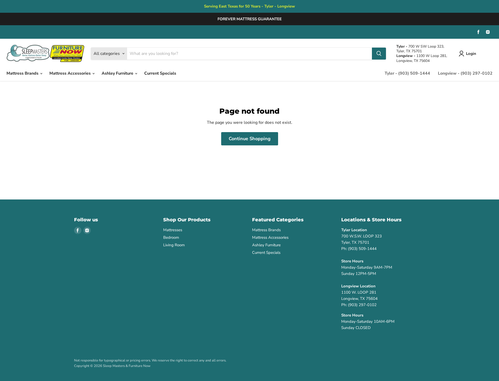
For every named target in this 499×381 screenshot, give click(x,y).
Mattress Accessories (70, 73)
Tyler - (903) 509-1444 (407, 73)
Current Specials (160, 73)
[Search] (379, 54)
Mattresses (172, 230)
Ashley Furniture (118, 73)
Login (471, 53)
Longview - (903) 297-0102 (465, 73)
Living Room (174, 245)
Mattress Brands (23, 73)
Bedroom (171, 237)
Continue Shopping (250, 138)
